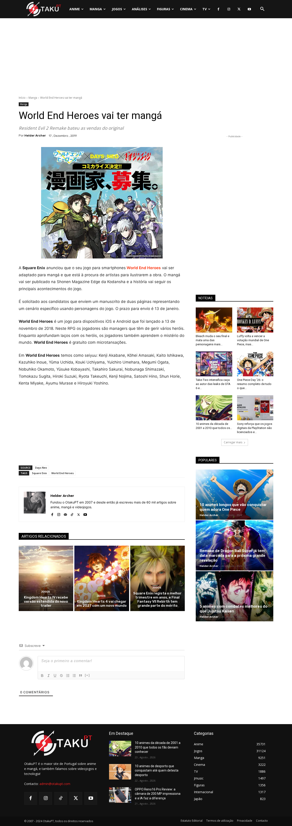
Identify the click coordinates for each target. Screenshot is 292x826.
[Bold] (42, 675)
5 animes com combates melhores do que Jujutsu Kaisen (233, 608)
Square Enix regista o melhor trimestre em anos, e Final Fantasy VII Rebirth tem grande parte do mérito (157, 599)
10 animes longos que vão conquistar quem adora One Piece (233, 507)
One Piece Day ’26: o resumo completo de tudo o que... (254, 384)
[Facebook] (218, 9)
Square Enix (39, 473)
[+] (87, 675)
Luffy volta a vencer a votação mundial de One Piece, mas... (253, 340)
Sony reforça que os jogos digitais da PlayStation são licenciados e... (254, 428)
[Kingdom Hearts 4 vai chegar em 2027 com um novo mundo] (101, 578)
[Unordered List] (74, 675)
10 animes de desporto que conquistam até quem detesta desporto (156, 770)
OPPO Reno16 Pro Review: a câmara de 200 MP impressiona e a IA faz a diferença (157, 793)
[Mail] (65, 513)
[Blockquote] (80, 675)
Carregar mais (233, 442)
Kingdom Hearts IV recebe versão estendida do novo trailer (46, 601)
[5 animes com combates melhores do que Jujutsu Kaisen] (234, 596)
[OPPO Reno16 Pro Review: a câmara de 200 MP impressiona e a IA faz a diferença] (120, 795)
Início (22, 98)
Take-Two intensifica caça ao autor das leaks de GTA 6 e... (213, 384)
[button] (262, 9)
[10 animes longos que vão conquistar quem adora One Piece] (234, 495)
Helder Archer (35, 135)
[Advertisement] (146, 58)
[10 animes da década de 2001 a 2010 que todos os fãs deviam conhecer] (214, 407)
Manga (33, 98)
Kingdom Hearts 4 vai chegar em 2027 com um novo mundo (102, 603)
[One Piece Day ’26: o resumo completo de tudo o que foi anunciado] (255, 364)
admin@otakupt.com (54, 784)
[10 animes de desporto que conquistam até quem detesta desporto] (120, 772)
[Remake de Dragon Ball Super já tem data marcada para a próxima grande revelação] (234, 545)
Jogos (45, 592)
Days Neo (41, 467)
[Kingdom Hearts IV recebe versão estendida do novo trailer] (46, 578)
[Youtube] (249, 9)
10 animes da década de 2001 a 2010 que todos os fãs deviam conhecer (157, 747)
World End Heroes (62, 473)
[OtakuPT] (43, 9)
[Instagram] (229, 9)
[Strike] (61, 675)
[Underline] (55, 675)
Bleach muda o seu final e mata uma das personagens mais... (212, 340)
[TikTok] (72, 513)
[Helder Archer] (35, 504)
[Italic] (48, 675)
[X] (239, 9)
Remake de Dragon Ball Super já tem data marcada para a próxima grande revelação (232, 555)
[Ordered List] (68, 675)
